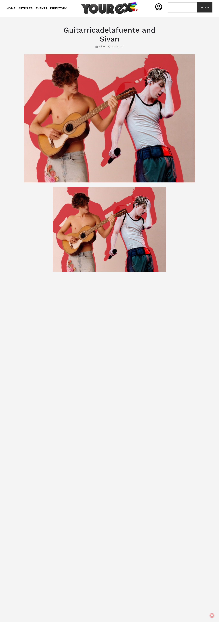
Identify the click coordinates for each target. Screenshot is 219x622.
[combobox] (182, 7)
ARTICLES (25, 8)
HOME (11, 8)
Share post (117, 46)
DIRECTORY (58, 8)
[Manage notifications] (212, 615)
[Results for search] (182, 14)
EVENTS (41, 8)
